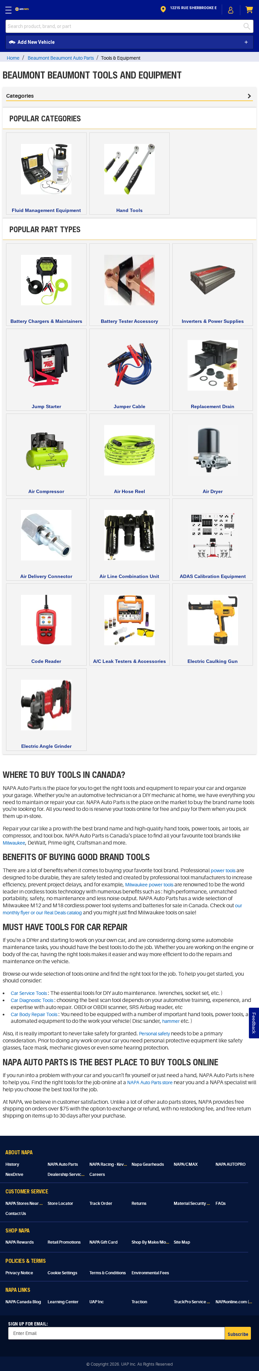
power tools (223, 870)
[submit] (248, 26)
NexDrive (14, 1174)
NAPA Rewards (19, 1242)
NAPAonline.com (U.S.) (236, 1302)
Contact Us (15, 1213)
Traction (139, 1302)
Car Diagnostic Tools (32, 1000)
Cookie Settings (62, 1273)
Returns (139, 1203)
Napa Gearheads (148, 1164)
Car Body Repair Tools (34, 1014)
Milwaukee (14, 843)
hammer (171, 1021)
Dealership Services (67, 1174)
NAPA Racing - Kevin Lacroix (115, 1164)
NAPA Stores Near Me (25, 1203)
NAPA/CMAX (186, 1164)
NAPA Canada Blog (23, 1302)
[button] (188, 10)
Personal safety (154, 1033)
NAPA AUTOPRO (230, 1164)
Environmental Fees (150, 1273)
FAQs (220, 1203)
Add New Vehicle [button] (36, 42)
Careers (97, 1174)
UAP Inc (96, 1302)
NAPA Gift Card (103, 1242)
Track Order (100, 1203)
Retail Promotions (64, 1242)
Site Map (182, 1242)
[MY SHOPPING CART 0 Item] (250, 10)
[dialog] (231, 10)
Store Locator (60, 1203)
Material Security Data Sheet (200, 1203)
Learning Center (63, 1302)
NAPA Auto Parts (63, 1164)
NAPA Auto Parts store (150, 1082)
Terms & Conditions (107, 1273)
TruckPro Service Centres (198, 1302)
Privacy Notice (19, 1273)
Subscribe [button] (238, 1334)
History (12, 1164)
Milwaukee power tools (149, 884)
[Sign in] (231, 10)
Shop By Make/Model (152, 1242)
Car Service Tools (29, 993)
